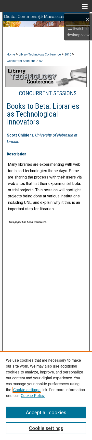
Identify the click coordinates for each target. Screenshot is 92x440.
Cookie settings (26, 389)
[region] (46, 395)
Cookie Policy (33, 395)
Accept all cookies (46, 412)
